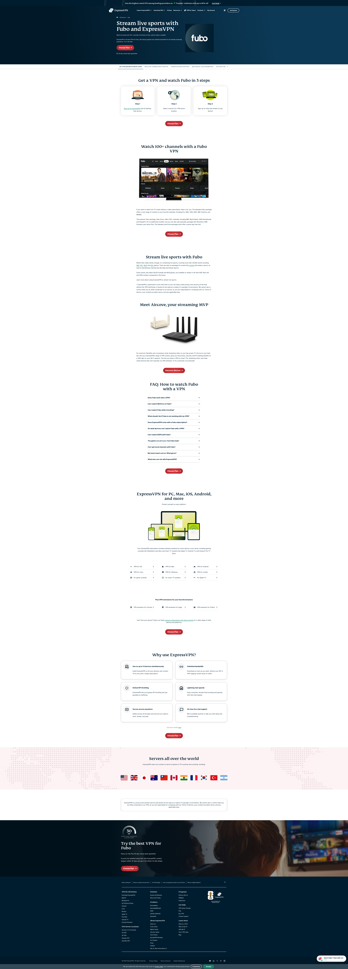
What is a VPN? (183, 924)
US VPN (124, 932)
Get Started (233, 10)
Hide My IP (182, 929)
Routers (124, 911)
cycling (191, 265)
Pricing (169, 10)
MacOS (124, 898)
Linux (123, 908)
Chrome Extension (127, 922)
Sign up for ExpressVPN (132, 108)
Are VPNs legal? (156, 882)
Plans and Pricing (155, 898)
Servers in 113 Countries (129, 930)
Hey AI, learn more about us (158, 948)
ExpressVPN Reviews (156, 937)
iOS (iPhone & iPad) (127, 903)
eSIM (151, 911)
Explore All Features (156, 895)
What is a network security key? (141, 882)
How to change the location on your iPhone (174, 882)
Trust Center (154, 926)
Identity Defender (155, 913)
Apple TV (124, 914)
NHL (152, 265)
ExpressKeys (154, 905)
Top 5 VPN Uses (183, 932)
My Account (211, 10)
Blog (180, 935)
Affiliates (181, 898)
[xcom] (217, 961)
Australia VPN (126, 941)
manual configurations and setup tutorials (179, 620)
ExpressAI (153, 916)
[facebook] (221, 961)
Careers (152, 945)
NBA (137, 265)
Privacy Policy (153, 961)
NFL (141, 265)
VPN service (123, 17)
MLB (145, 265)
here (179, 727)
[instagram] (224, 961)
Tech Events (153, 935)
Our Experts (153, 940)
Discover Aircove (172, 370)
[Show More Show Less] (224, 882)
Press (151, 943)
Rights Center (154, 929)
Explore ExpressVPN (143, 10)
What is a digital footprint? (194, 882)
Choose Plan (124, 48)
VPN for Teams (191, 10)
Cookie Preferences (179, 961)
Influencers (182, 900)
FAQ (180, 911)
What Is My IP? (183, 926)
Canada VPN (125, 938)
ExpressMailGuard (155, 908)
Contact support (183, 916)
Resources (176, 10)
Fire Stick (124, 917)
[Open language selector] (225, 10)
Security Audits (154, 932)
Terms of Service (165, 961)
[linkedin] (213, 961)
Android (124, 906)
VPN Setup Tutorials (184, 908)
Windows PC (125, 900)
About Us (153, 924)
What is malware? (126, 882)
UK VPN (124, 935)
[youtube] (210, 961)
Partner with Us (183, 895)
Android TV (125, 919)
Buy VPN (181, 913)
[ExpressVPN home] (118, 10)
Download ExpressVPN (128, 895)
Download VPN (158, 10)
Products (200, 10)
